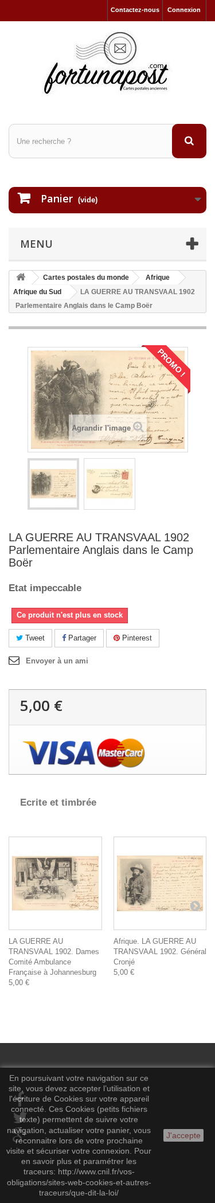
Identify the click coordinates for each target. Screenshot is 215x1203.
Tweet (34, 638)
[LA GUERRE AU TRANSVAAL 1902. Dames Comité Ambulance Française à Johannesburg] (55, 883)
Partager (81, 638)
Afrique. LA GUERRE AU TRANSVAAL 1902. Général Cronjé (160, 951)
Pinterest (136, 638)
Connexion (184, 9)
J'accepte (183, 1135)
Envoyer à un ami (57, 661)
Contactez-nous (135, 9)
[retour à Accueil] (21, 278)
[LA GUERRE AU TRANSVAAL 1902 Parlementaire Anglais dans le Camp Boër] (53, 484)
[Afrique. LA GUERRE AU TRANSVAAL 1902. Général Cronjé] (160, 883)
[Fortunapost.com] (107, 62)
